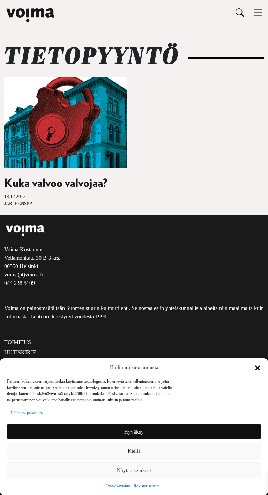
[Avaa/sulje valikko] (258, 13)
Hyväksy (134, 432)
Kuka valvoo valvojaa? (55, 183)
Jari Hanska (18, 203)
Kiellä (134, 451)
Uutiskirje (20, 352)
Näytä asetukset (134, 470)
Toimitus (17, 342)
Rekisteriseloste (146, 485)
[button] (257, 367)
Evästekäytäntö (117, 485)
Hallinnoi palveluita (26, 413)
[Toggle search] (239, 12)
